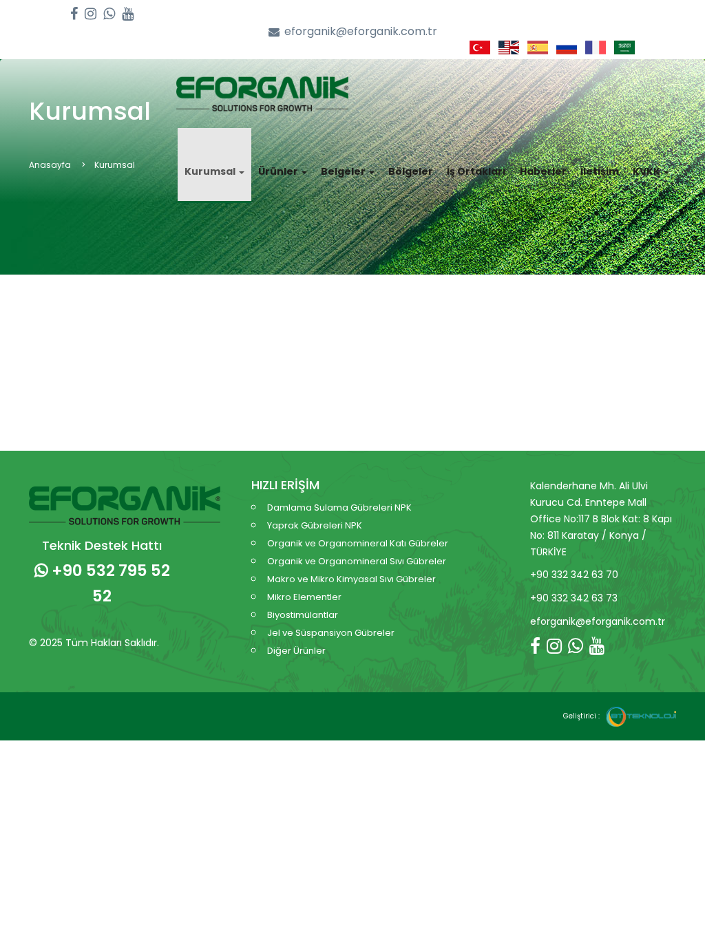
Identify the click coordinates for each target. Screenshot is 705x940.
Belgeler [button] (344, 171)
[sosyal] (74, 14)
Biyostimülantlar (302, 614)
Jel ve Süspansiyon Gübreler (330, 632)
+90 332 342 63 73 (574, 598)
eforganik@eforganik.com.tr (360, 31)
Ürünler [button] (279, 171)
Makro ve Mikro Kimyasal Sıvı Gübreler (351, 579)
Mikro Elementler (304, 596)
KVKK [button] (647, 171)
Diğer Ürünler (296, 650)
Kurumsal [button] (211, 171)
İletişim (599, 171)
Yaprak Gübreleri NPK (314, 525)
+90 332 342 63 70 (574, 574)
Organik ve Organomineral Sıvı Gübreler (356, 561)
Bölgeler (410, 171)
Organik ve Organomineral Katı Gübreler (357, 543)
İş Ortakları (476, 171)
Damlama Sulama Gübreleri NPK (339, 507)
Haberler (543, 171)
